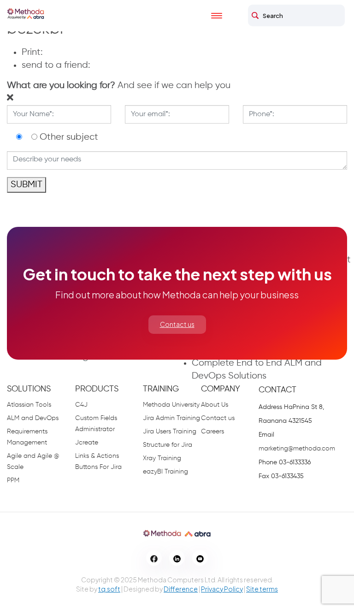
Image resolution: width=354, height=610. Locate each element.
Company (220, 389)
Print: (32, 52)
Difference (181, 589)
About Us (214, 405)
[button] (118, 85)
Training (161, 389)
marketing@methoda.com (297, 448)
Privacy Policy (222, 589)
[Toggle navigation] (225, 15)
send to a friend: (56, 65)
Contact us (177, 324)
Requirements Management (27, 437)
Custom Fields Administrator (96, 423)
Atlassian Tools (29, 405)
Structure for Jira (167, 445)
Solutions (29, 389)
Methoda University (171, 405)
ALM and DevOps (33, 418)
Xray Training (162, 458)
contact (277, 390)
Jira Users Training (169, 431)
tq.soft (109, 589)
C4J (81, 405)
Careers (212, 431)
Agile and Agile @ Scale (33, 461)
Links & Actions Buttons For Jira (98, 461)
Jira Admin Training (171, 418)
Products (96, 389)
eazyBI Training (165, 471)
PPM (13, 480)
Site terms (262, 589)
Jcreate (86, 442)
